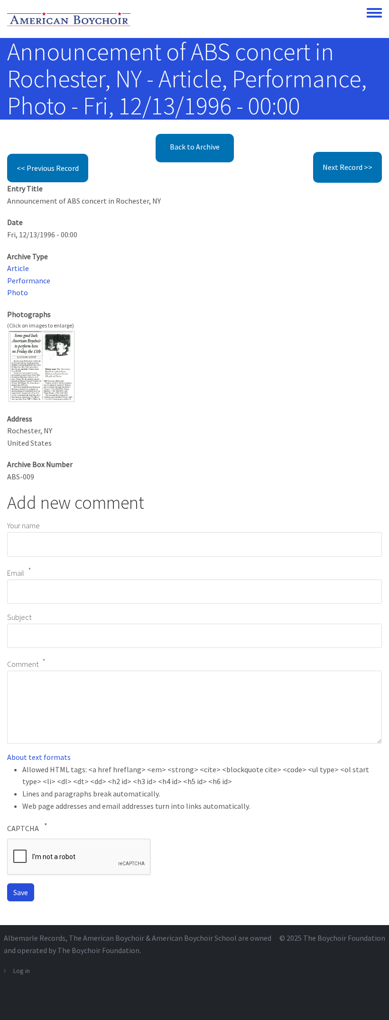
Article (18, 268)
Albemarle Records (34, 938)
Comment (22, 664)
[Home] (68, 19)
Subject (19, 617)
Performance (28, 280)
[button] (41, 365)
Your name (23, 525)
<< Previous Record (48, 168)
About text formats (39, 757)
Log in (21, 970)
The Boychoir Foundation (344, 938)
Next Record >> (347, 167)
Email (15, 573)
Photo (17, 292)
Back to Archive (195, 146)
